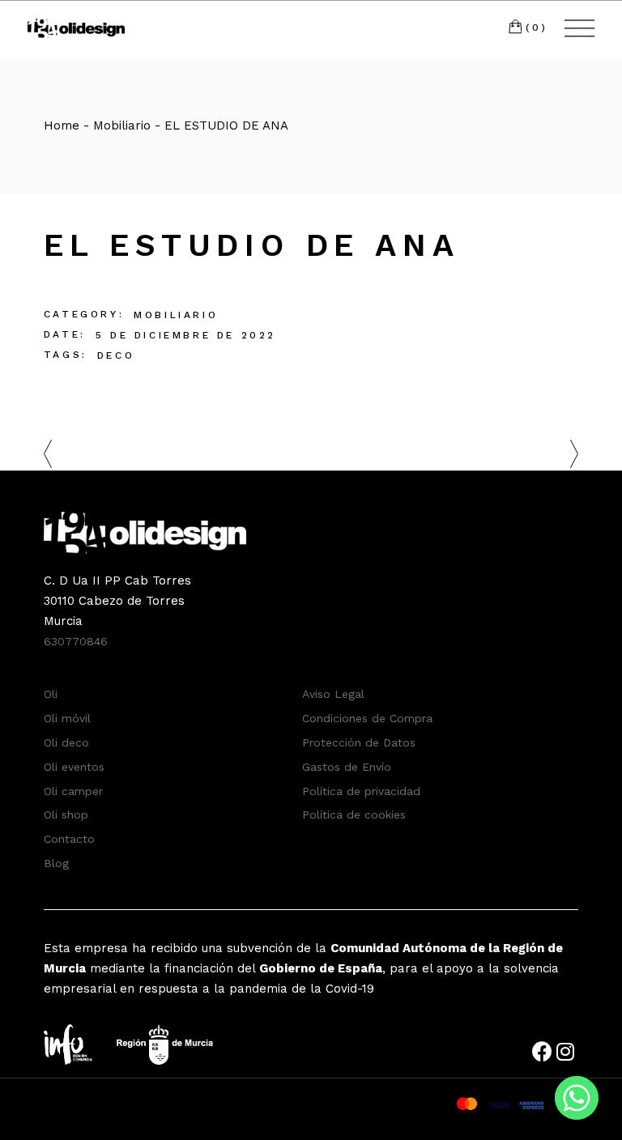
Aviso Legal (333, 693)
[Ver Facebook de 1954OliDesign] (544, 1055)
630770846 (76, 641)
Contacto (69, 838)
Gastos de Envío (346, 766)
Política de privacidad (361, 791)
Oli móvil (67, 718)
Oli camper (73, 791)
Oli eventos (74, 766)
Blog (56, 863)
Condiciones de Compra (367, 718)
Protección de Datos (358, 742)
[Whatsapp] (577, 1098)
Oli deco (66, 742)
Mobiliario (176, 315)
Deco (115, 355)
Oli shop (66, 814)
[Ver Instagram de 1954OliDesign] (567, 1055)
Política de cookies (354, 814)
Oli (51, 693)
